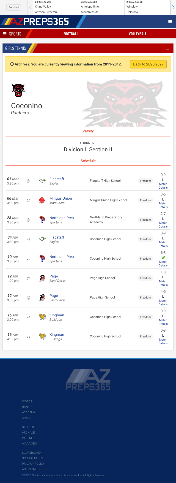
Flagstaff (57, 181)
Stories (28, 427)
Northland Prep (62, 220)
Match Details (163, 185)
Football (14, 7)
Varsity (88, 131)
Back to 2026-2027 (148, 64)
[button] (173, 7)
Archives (29, 432)
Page (58, 278)
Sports (15, 34)
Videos (27, 401)
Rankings (29, 407)
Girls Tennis (15, 48)
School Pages (32, 458)
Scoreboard (31, 452)
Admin (26, 418)
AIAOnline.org (33, 469)
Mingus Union (61, 200)
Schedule (88, 161)
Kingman (57, 317)
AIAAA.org (29, 443)
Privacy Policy (33, 463)
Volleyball (138, 33)
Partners (29, 438)
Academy (29, 412)
